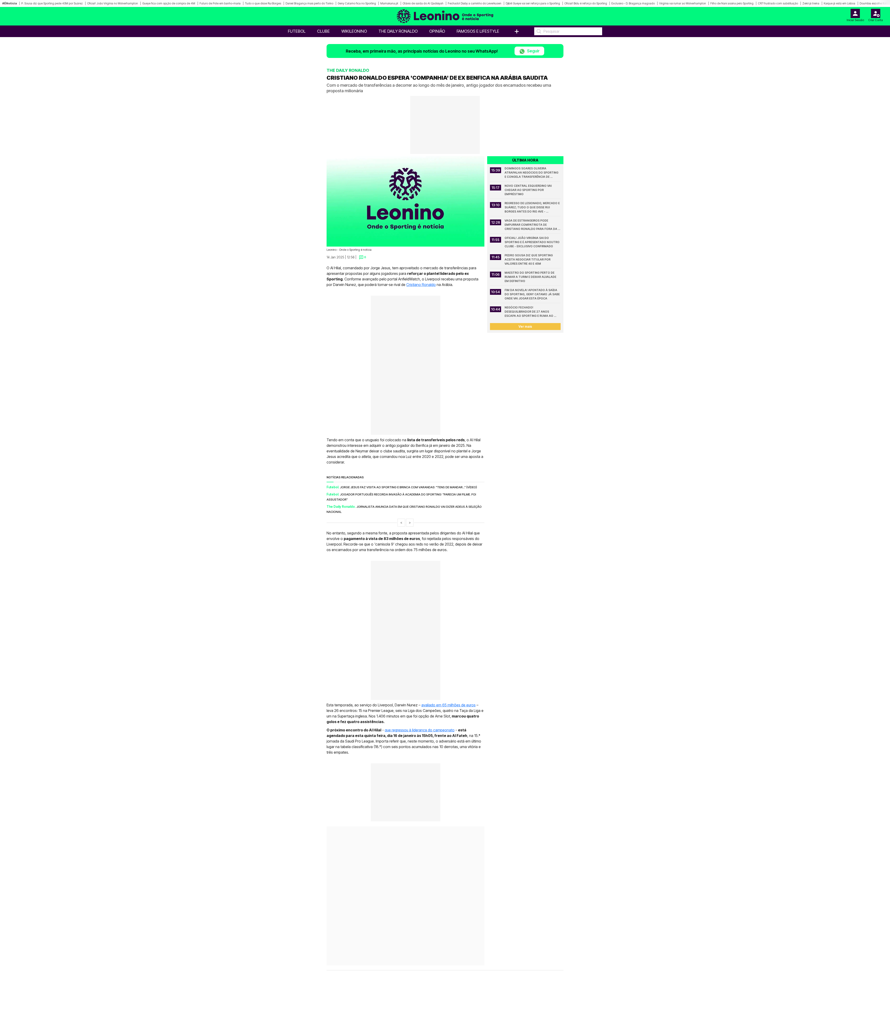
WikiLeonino (354, 31)
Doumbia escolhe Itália (874, 3)
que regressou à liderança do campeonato (420, 730)
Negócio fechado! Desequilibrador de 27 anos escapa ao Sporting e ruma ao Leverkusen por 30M (529, 312)
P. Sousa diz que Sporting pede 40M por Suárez (52, 3)
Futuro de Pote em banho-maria (220, 3)
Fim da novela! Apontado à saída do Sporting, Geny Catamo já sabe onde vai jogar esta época (532, 294)
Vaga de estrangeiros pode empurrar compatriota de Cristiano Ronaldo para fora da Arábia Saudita (531, 225)
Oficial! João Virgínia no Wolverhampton (112, 3)
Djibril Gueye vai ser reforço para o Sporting (533, 3)
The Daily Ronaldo (398, 31)
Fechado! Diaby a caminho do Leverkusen (474, 3)
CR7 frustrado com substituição (778, 3)
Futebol (296, 31)
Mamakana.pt (389, 3)
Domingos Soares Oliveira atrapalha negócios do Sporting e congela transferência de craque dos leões (532, 173)
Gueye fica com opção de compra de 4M (168, 3)
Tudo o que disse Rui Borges (263, 3)
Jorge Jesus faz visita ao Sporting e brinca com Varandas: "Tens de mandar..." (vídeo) (408, 487)
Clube (323, 31)
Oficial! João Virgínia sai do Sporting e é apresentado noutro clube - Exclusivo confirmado (532, 242)
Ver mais (525, 326)
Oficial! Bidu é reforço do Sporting (585, 3)
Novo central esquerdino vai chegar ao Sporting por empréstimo (528, 190)
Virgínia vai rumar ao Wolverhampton (682, 3)
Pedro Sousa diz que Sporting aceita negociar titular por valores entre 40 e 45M (529, 259)
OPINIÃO (437, 31)
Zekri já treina (810, 3)
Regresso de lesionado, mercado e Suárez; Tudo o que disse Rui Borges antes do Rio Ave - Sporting (532, 207)
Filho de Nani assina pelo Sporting (731, 3)
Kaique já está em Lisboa (839, 3)
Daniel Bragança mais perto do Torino (309, 3)
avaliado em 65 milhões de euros (448, 705)
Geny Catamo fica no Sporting (357, 3)
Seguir (533, 50)
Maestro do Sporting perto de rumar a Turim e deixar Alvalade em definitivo (531, 277)
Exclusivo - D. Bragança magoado (633, 3)
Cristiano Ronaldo (421, 284)
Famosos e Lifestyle (478, 31)
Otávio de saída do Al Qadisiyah (423, 3)
